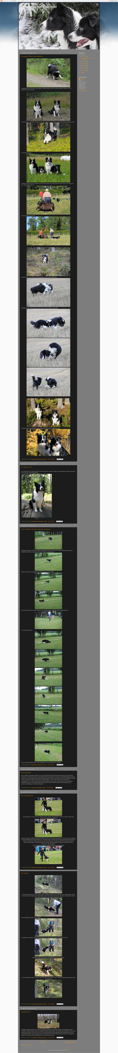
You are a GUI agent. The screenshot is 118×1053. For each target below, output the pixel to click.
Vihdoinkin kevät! (25, 1012)
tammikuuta (84, 70)
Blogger (67, 1050)
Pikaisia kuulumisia (26, 772)
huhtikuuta (83, 66)
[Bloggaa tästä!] (58, 459)
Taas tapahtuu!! (25, 873)
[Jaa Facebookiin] (61, 459)
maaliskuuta (84, 68)
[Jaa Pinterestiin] (62, 459)
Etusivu (43, 1042)
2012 (81, 72)
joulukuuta (83, 56)
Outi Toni (82, 79)
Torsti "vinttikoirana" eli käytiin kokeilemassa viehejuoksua (35, 529)
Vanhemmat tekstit (70, 1042)
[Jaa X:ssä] (60, 459)
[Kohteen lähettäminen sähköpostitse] (57, 459)
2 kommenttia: (51, 521)
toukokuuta (83, 65)
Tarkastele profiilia (83, 90)
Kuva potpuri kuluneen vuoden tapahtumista (32, 56)
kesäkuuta (83, 63)
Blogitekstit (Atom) (28, 1044)
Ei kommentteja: (51, 459)
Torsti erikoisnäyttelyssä (27, 795)
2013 (81, 55)
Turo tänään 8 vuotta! (26, 467)
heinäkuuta (83, 61)
